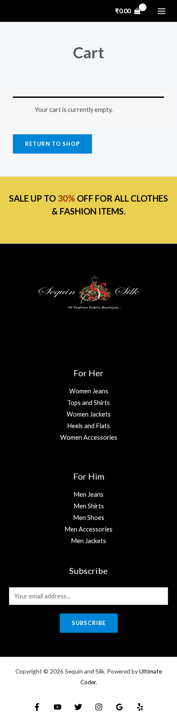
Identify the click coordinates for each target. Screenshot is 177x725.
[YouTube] (57, 707)
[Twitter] (78, 707)
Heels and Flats (88, 425)
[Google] (119, 707)
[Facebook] (37, 707)
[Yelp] (140, 707)
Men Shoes (88, 517)
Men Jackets (88, 540)
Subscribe (89, 622)
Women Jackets (89, 414)
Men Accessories (88, 529)
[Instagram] (99, 707)
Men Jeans (88, 494)
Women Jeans (88, 391)
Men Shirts (88, 506)
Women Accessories (88, 437)
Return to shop (52, 143)
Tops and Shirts (88, 402)
